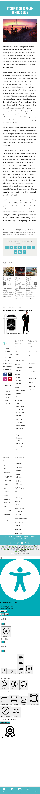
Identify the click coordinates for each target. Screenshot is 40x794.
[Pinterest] (10, 379)
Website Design (9, 536)
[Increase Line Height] (3, 642)
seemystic (7, 230)
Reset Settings (5, 722)
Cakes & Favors (19, 468)
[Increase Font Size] (3, 614)
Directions (7, 394)
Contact (7, 397)
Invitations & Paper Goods (20, 512)
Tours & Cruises (7, 490)
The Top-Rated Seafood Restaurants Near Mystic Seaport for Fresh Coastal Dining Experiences (31, 287)
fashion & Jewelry (19, 523)
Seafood (32, 364)
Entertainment (20, 518)
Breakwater (7, 128)
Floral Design (18, 503)
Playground (7, 477)
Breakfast (32, 379)
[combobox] (20, 550)
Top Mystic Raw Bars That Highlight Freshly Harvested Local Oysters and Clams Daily (8, 286)
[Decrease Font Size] (3, 624)
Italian (31, 383)
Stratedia (18, 536)
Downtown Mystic (24, 232)
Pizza (31, 368)
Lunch (31, 360)
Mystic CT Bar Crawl (13, 234)
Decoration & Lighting (20, 495)
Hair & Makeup (19, 482)
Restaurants (23, 234)
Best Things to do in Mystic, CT (20, 356)
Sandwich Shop (32, 373)
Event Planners (19, 475)
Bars (5, 506)
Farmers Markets (7, 500)
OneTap (11, 607)
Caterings (19, 463)
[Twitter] (10, 374)
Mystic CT (23, 539)
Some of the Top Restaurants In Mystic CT (20, 425)
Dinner (17, 232)
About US (7, 385)
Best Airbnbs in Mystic (19, 368)
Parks (6, 495)
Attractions (7, 473)
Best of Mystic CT (25, 230)
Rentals (19, 533)
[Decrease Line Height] (3, 651)
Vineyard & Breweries (7, 517)
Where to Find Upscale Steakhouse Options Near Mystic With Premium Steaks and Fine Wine (20, 287)
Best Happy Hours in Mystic (19, 379)
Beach (6, 485)
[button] (1, 558)
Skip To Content (5, 719)
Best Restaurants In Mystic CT (20, 391)
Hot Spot (32, 232)
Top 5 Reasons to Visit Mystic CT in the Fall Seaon (19, 442)
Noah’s (5, 200)
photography (20, 488)
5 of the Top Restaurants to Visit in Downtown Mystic (20, 407)
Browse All (6, 467)
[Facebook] (5, 374)
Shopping (7, 481)
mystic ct (5, 234)
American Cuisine (32, 387)
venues (18, 529)
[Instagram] (5, 379)
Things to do (30, 234)
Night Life (7, 510)
